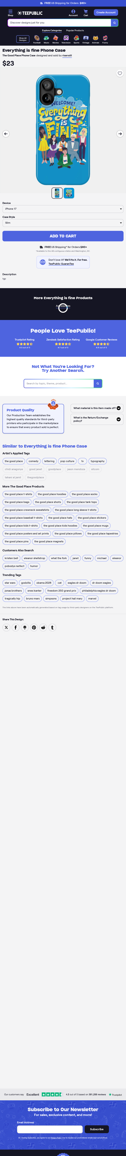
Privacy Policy (56, 1138)
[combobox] (59, 22)
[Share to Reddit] (43, 627)
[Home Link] (30, 13)
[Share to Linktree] (25, 627)
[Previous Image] (6, 133)
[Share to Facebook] (16, 627)
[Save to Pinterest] (34, 627)
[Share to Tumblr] (52, 627)
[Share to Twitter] (6, 627)
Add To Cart (63, 236)
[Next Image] (120, 133)
